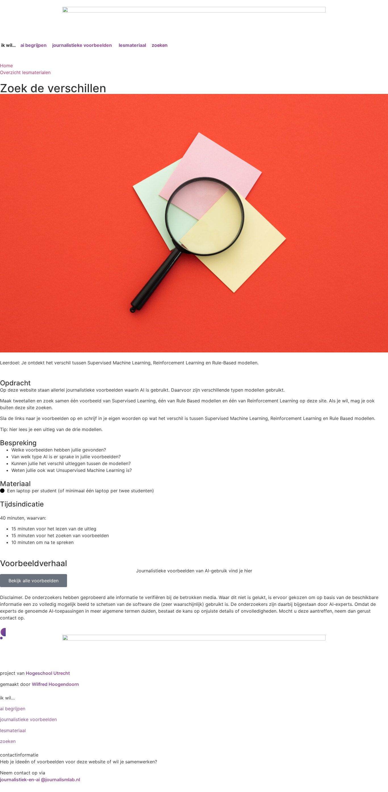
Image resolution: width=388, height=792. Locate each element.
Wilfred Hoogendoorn (55, 684)
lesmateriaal (132, 45)
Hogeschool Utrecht (48, 673)
